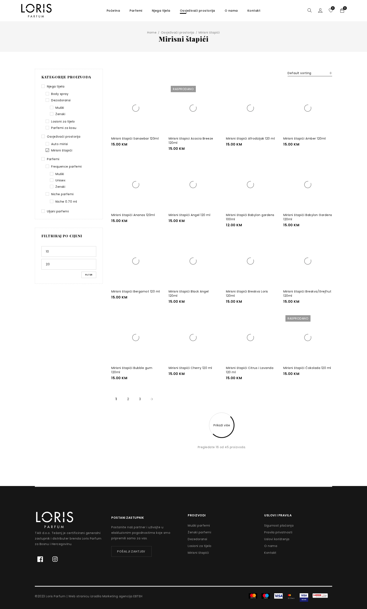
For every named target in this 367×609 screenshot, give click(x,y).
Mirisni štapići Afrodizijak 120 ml (250, 138)
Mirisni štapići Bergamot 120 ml (135, 291)
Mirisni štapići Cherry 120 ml (190, 368)
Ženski (60, 114)
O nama (270, 546)
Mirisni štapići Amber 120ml (304, 138)
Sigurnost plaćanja (279, 525)
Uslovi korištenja (276, 539)
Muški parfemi (199, 525)
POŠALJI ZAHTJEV (131, 551)
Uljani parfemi (58, 211)
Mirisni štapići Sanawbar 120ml (135, 138)
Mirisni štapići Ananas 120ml (133, 215)
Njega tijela (55, 86)
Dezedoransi (197, 539)
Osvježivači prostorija (177, 32)
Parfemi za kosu (63, 128)
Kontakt (270, 553)
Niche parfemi (62, 194)
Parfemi (53, 159)
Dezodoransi (61, 100)
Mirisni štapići (61, 150)
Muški (59, 108)
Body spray (59, 94)
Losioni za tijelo (63, 121)
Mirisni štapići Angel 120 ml (189, 215)
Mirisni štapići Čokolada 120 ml (307, 368)
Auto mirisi (59, 144)
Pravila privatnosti (278, 532)
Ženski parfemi (199, 532)
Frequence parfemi (66, 166)
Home (152, 32)
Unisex (60, 180)
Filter (89, 274)
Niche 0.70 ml (66, 201)
